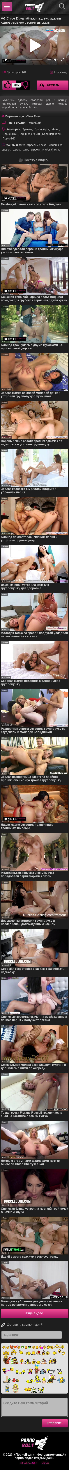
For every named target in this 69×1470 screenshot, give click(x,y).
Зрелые (27, 129)
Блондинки (9, 133)
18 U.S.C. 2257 (28, 1463)
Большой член (51, 133)
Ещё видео (34, 1313)
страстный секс (36, 144)
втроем (35, 149)
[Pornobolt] (34, 7)
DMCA (45, 1463)
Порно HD (9, 138)
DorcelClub (34, 122)
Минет (55, 129)
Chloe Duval (33, 116)
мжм (25, 149)
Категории (13, 129)
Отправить (55, 1423)
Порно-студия (15, 122)
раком (16, 149)
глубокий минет (52, 149)
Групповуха (42, 129)
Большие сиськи (29, 133)
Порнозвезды (14, 116)
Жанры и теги (15, 144)
